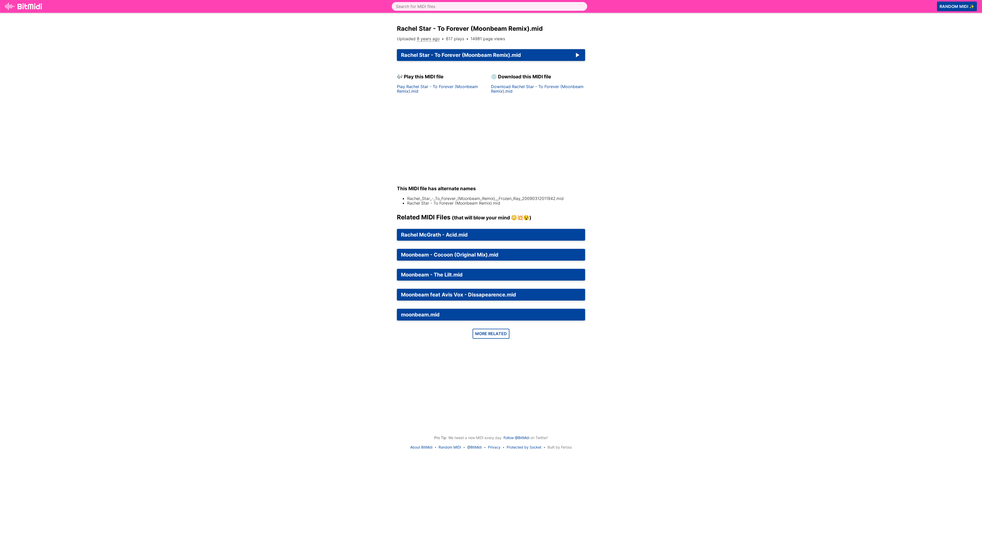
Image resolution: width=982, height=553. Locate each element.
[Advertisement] (636, 85)
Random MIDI (450, 447)
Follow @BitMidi (516, 437)
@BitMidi (474, 447)
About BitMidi (421, 447)
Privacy (494, 447)
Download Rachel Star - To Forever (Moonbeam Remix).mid (537, 89)
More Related (491, 333)
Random (957, 6)
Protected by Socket (524, 447)
